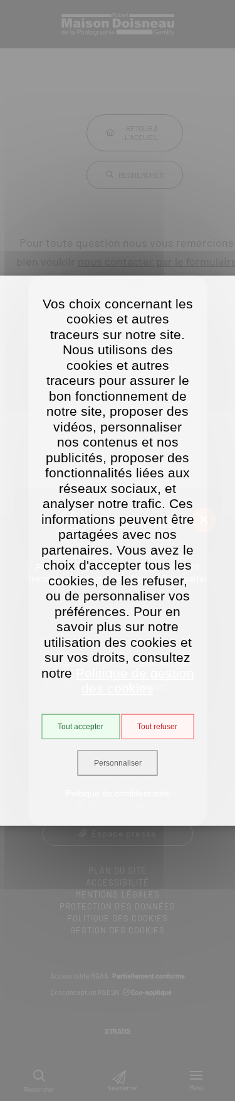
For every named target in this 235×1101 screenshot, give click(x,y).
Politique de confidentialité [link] (117, 793)
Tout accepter (80, 726)
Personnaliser (118, 763)
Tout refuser (157, 726)
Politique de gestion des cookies (135, 680)
